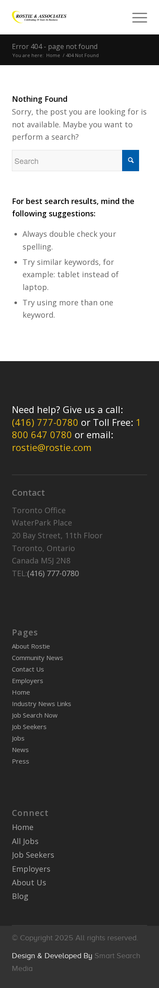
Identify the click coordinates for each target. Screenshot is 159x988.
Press (20, 761)
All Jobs (25, 841)
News (20, 749)
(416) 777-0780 (45, 422)
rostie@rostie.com (52, 447)
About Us (29, 882)
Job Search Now (35, 715)
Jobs (18, 738)
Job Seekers (29, 726)
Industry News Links (41, 703)
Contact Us (28, 669)
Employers (27, 680)
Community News (37, 657)
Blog (20, 896)
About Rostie (31, 646)
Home (53, 55)
